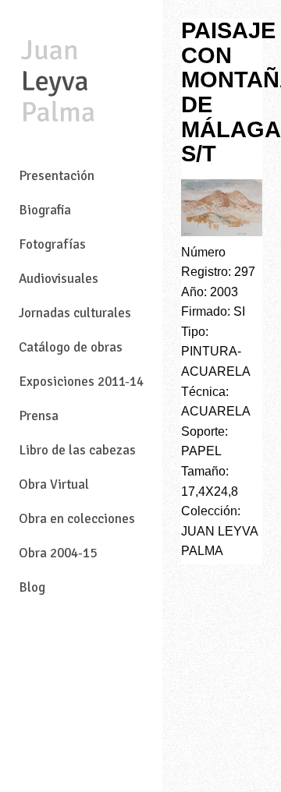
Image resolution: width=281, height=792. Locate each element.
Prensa (39, 416)
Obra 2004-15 (58, 553)
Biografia (45, 210)
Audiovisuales (58, 278)
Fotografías (52, 244)
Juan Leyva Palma (58, 82)
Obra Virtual (54, 484)
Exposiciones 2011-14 (81, 381)
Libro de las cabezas (77, 450)
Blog (32, 587)
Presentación (56, 176)
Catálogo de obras (71, 347)
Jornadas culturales (75, 313)
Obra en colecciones (77, 519)
